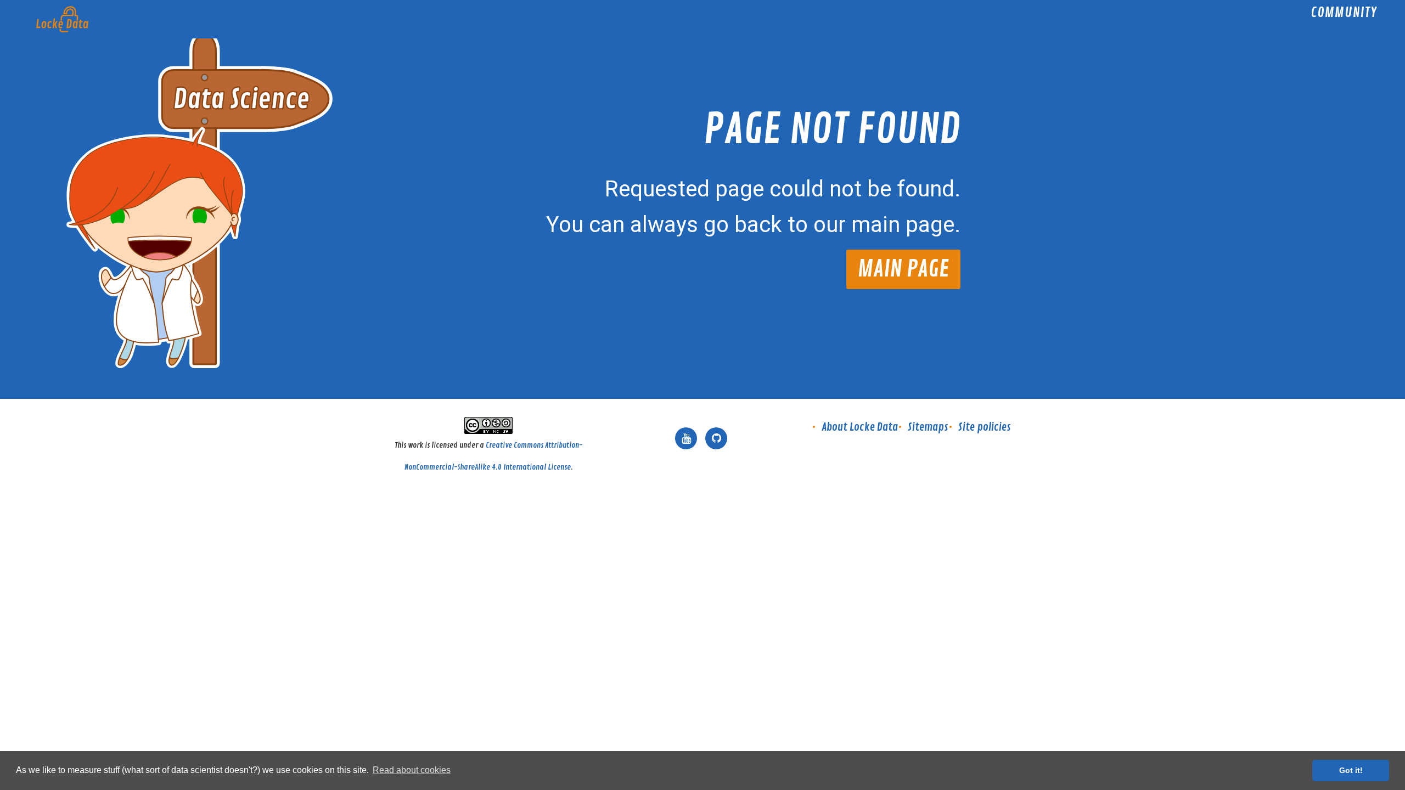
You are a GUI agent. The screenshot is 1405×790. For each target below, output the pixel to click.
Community (1344, 14)
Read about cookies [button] (412, 770)
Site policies (984, 427)
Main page (903, 269)
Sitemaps (928, 427)
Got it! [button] (1351, 770)
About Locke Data (860, 427)
